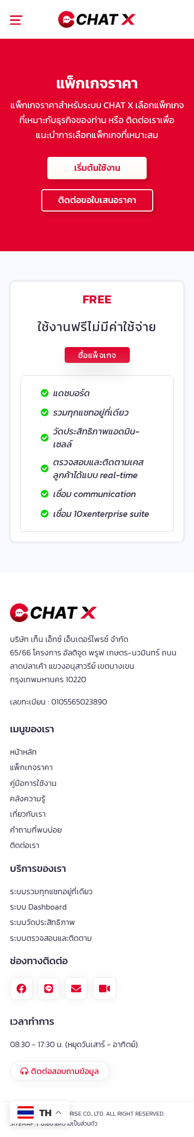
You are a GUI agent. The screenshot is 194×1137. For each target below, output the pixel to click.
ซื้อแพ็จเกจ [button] (97, 355)
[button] (22, 21)
